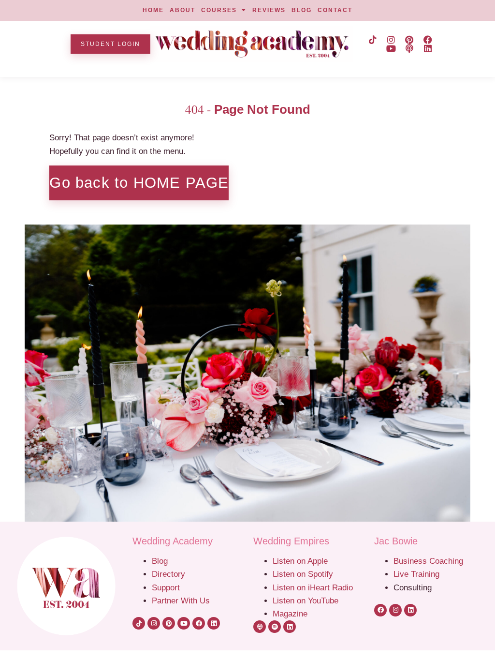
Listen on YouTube (305, 600)
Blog (160, 560)
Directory (168, 574)
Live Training (416, 574)
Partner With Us (181, 600)
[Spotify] (274, 626)
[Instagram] (391, 39)
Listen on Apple (301, 560)
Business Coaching (428, 560)
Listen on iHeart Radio (313, 587)
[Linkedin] (427, 48)
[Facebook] (427, 39)
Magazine (290, 613)
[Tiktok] (372, 39)
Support (166, 587)
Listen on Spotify (303, 574)
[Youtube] (391, 48)
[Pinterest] (409, 39)
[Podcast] (409, 48)
